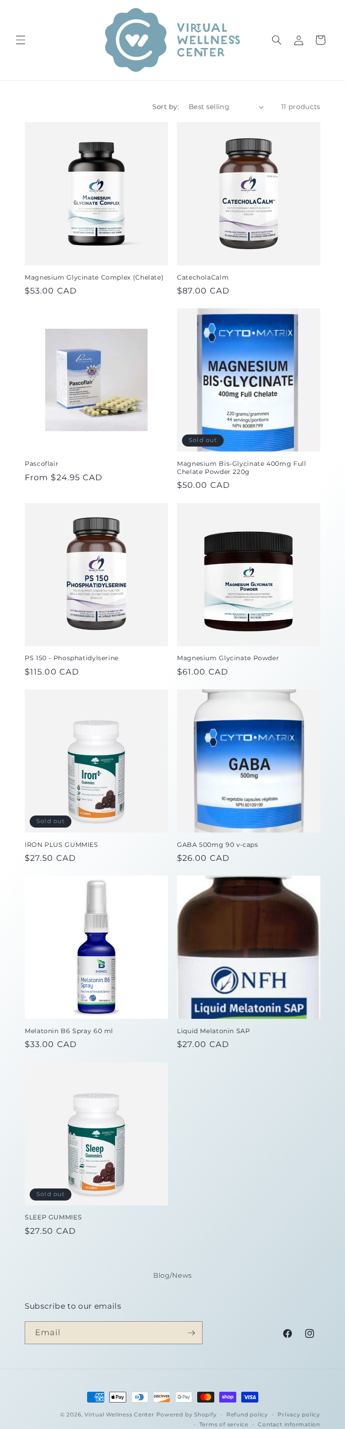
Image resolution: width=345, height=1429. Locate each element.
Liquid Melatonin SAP (213, 1030)
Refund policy (247, 1414)
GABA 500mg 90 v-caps (217, 844)
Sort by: (165, 106)
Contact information (289, 1424)
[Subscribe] (191, 1333)
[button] (20, 40)
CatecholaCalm (203, 277)
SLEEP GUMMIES (53, 1217)
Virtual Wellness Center (119, 1414)
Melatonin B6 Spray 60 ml (69, 1030)
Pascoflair (41, 463)
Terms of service (223, 1424)
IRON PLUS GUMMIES (61, 844)
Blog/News (172, 1275)
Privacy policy (299, 1414)
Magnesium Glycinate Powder (228, 658)
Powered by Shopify (186, 1414)
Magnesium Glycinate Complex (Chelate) (94, 277)
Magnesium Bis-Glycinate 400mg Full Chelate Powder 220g (241, 467)
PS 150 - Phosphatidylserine (72, 658)
